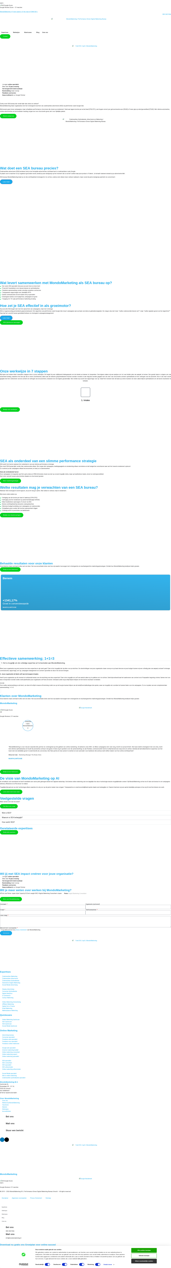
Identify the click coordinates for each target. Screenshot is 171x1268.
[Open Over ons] (49, 32)
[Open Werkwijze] (20, 32)
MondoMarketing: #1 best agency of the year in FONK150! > (19, 12)
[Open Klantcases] (32, 32)
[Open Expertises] (9, 32)
